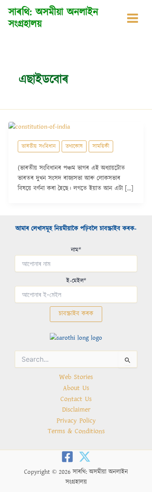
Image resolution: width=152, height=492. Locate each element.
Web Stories (76, 377)
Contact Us (76, 399)
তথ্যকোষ (74, 146)
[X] (85, 457)
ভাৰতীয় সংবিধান (39, 146)
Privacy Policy (76, 420)
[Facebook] (67, 457)
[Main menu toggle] (133, 18)
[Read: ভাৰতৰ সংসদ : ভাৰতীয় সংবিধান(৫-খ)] (39, 126)
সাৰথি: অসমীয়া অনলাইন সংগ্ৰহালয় (53, 18)
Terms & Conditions (76, 431)
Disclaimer (76, 409)
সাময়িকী (100, 146)
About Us (76, 388)
